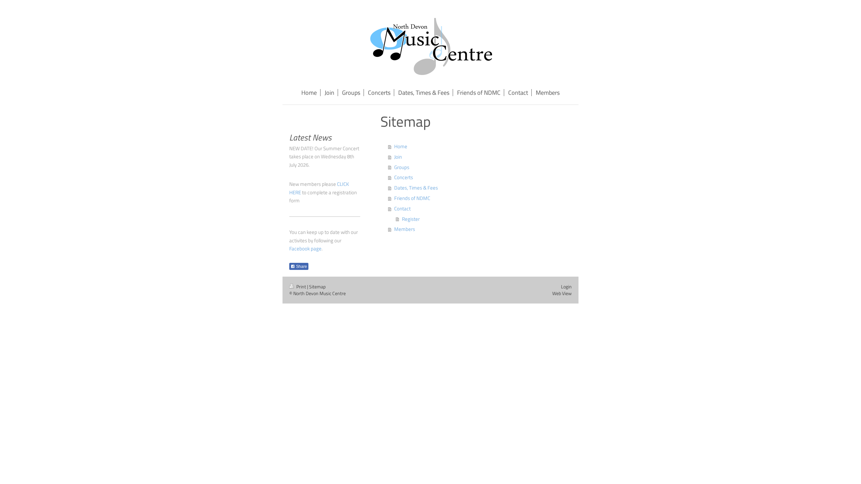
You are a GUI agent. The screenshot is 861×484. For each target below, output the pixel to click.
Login (566, 286)
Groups (401, 167)
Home (400, 146)
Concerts (403, 177)
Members (404, 229)
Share (301, 266)
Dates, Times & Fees (416, 188)
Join (398, 157)
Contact (402, 208)
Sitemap (317, 286)
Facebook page (305, 248)
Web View (562, 293)
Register (411, 219)
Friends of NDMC (412, 198)
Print (301, 286)
